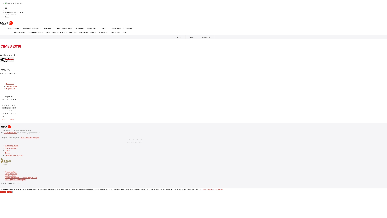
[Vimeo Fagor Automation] (136, 141)
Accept (3, 192)
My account (128, 28)
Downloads (79, 28)
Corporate (91, 28)
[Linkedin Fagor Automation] (132, 141)
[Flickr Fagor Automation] (128, 141)
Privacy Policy (207, 189)
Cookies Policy (10, 176)
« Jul (3, 119)
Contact (7, 17)
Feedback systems (31, 28)
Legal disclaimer (11, 174)
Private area (115, 28)
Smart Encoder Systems (56, 32)
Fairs (192, 37)
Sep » (12, 119)
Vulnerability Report (11, 146)
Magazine (206, 37)
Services (47, 28)
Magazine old (10, 89)
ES (6, 8)
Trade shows (10, 84)
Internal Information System (14, 155)
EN (6, 10)
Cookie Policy (218, 189)
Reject (10, 192)
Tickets (7, 153)
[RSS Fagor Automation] (140, 141)
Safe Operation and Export (15, 180)
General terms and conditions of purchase (21, 178)
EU (6, 5)
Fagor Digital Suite (64, 28)
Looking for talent (10, 15)
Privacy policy (10, 172)
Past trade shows (11, 86)
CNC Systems (13, 28)
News (103, 28)
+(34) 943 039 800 (10, 133)
